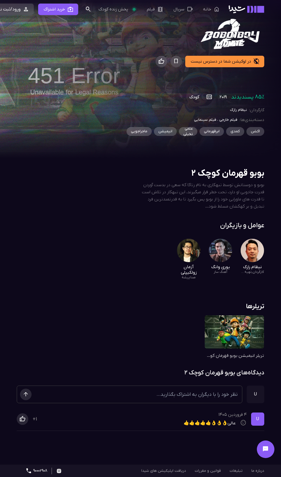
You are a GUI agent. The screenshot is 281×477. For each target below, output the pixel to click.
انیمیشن (165, 131)
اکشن (255, 131)
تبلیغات (236, 470)
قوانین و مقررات (208, 470)
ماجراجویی (139, 131)
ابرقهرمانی (212, 131)
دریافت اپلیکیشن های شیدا (163, 470)
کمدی (235, 131)
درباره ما (257, 470)
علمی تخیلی (188, 131)
